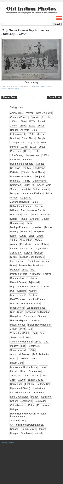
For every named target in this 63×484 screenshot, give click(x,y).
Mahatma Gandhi (36, 210)
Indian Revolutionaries (40, 324)
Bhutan (14, 303)
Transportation (17, 142)
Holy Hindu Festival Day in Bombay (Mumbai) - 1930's (25, 32)
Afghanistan (42, 248)
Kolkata (46, 117)
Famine (45, 286)
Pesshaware (43, 405)
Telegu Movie (29, 429)
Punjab (39, 252)
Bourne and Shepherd (21, 164)
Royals (31, 142)
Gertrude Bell (43, 384)
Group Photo (28, 138)
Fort (23, 210)
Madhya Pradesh (19, 227)
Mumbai (17, 88)
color (31, 236)
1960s (42, 147)
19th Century (17, 155)
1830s (44, 375)
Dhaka (29, 223)
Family (26, 180)
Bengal (14, 130)
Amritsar (32, 295)
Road (23, 371)
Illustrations (39, 388)
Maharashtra (32, 155)
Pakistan (14, 172)
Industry (14, 346)
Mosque (14, 193)
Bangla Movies (35, 380)
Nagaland (46, 396)
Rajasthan (15, 185)
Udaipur (14, 433)
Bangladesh (16, 223)
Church (45, 219)
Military (14, 210)
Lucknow (15, 159)
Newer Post (9, 97)
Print (22, 329)
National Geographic (21, 401)
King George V (18, 295)
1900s (41, 125)
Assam (13, 244)
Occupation (40, 401)
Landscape (39, 168)
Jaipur (49, 193)
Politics (27, 168)
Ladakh (43, 367)
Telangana (15, 375)
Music (35, 214)
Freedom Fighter (19, 320)
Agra (48, 185)
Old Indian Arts (17, 405)
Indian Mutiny (41, 244)
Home (32, 97)
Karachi (28, 252)
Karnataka (25, 189)
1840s (38, 341)
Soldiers (21, 291)
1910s (33, 147)
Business (46, 214)
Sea (30, 329)
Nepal (13, 236)
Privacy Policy (7, 443)
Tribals (25, 172)
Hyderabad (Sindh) (20, 388)
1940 (34, 333)
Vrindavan (26, 433)
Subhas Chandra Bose (32, 257)
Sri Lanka (15, 168)
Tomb (26, 214)
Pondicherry (34, 346)
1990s (21, 380)
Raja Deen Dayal (19, 286)
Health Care (16, 363)
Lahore (14, 248)
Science (14, 420)
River (27, 151)
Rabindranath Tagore (21, 206)
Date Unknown (44, 113)
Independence (17, 261)
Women (29, 113)
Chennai (34, 219)
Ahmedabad (25, 240)
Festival (47, 274)
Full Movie (25, 244)
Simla (20, 312)
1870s (32, 121)
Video (36, 189)
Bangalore (15, 316)
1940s (13, 125)
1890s (22, 125)
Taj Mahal (34, 282)
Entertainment (7, 88)
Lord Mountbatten (19, 396)
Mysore (39, 240)
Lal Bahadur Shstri (36, 308)
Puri (12, 291)
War (33, 269)
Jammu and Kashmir (32, 193)
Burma (48, 227)
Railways (26, 231)
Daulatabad (16, 384)
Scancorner (35, 371)
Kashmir (33, 291)
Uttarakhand (26, 248)
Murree (35, 396)
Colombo (24, 358)
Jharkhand (35, 320)
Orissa (25, 269)
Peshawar (32, 278)
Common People (19, 117)
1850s (45, 155)
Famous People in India (31, 265)
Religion (14, 409)
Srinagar (14, 429)
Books (13, 358)
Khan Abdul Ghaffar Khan (23, 367)
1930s (43, 86)
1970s (36, 151)
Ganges (40, 164)
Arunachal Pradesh (20, 354)
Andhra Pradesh (37, 299)
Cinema (42, 316)
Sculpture (39, 231)
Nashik (14, 371)
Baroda (39, 206)
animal (38, 433)
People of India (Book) (21, 176)
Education (15, 214)
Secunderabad (18, 350)
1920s (32, 125)
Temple (41, 138)
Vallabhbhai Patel (19, 333)
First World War (18, 299)
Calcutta (35, 117)
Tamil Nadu (38, 172)
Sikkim (13, 257)
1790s (31, 350)
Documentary (17, 278)
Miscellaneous (17, 324)
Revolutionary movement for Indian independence (28, 415)
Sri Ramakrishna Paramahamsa (27, 425)
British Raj (29, 185)
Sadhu (13, 189)
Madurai (14, 269)
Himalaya (15, 180)
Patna (31, 405)
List (23, 346)
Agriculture (16, 252)
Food (34, 358)
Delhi (34, 130)
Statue (22, 236)
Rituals (23, 219)
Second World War (20, 337)
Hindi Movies (17, 308)
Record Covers (18, 282)
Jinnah (13, 329)
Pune (42, 333)
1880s (22, 121)
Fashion (29, 384)
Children (42, 142)
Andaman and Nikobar (38, 312)
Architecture (16, 113)
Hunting (14, 231)
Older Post (54, 97)
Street (40, 185)
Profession (15, 151)
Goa (46, 341)
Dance (34, 286)
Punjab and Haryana (39, 261)
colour (45, 189)
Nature (35, 202)
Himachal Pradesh (30, 303)
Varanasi (27, 159)
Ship (24, 420)
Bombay (49, 86)
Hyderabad (36, 227)
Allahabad (35, 274)
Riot (12, 312)
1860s (13, 121)
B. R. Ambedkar (41, 354)
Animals (25, 130)
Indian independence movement (27, 392)
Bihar (13, 265)
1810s (35, 375)
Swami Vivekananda (21, 341)
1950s (31, 134)
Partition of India (18, 274)
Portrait (41, 121)
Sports (40, 236)
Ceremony (29, 316)
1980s (13, 240)
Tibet (26, 375)
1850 (13, 380)
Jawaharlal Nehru (19, 202)
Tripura (42, 429)
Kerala (13, 219)
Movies (14, 147)
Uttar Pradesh (40, 180)
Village (14, 197)
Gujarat (40, 176)
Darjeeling (25, 197)
